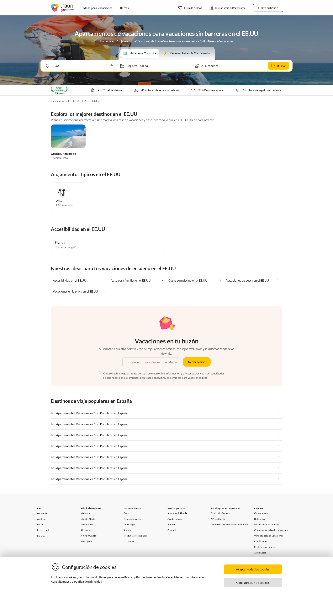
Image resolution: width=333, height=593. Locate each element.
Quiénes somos (262, 513)
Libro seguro (130, 524)
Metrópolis (86, 541)
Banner (171, 524)
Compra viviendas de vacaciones (271, 530)
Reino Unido (43, 530)
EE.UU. (41, 535)
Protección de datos (264, 547)
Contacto (129, 541)
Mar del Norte (88, 518)
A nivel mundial (89, 535)
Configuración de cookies (253, 582)
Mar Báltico (87, 524)
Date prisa (259, 518)
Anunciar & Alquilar (177, 513)
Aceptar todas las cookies (253, 569)
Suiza (40, 524)
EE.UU (77, 101)
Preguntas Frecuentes (135, 535)
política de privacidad (88, 581)
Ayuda (127, 530)
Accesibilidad (92, 101)
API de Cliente (218, 518)
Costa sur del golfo (63, 153)
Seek (126, 513)
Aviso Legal (260, 552)
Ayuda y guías (174, 518)
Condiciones (260, 541)
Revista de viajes (132, 518)
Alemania (42, 513)
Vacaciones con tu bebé (266, 524)
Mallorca (85, 513)
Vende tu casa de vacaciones (268, 535)
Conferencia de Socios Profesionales (230, 524)
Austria (41, 518)
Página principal (60, 101)
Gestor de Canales (220, 513)
